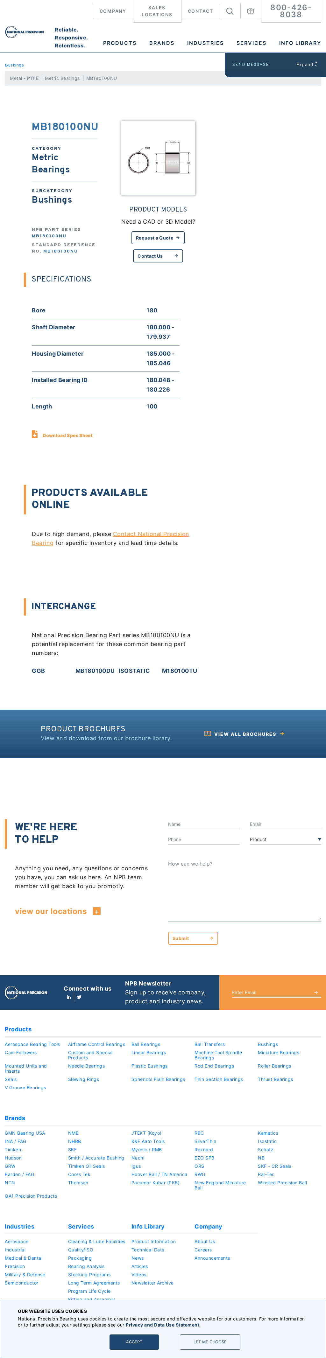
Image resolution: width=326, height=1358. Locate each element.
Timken (13, 1149)
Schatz (265, 1149)
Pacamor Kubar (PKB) (155, 1182)
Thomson (78, 1182)
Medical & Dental (23, 1258)
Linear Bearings (148, 1052)
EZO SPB (205, 1157)
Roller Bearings (274, 1066)
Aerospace (17, 1241)
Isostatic (267, 1141)
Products (120, 43)
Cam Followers (21, 1052)
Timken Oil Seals (86, 1166)
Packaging (80, 1258)
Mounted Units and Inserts (26, 1068)
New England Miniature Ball (220, 1185)
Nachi (138, 1157)
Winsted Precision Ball (282, 1182)
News (137, 1258)
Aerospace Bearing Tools (32, 1044)
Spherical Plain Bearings (158, 1079)
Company (113, 11)
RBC (199, 1133)
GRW (10, 1166)
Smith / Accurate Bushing (96, 1157)
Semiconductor (22, 1282)
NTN (10, 1182)
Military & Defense (25, 1274)
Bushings (14, 65)
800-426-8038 (291, 11)
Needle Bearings (86, 1066)
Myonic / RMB (146, 1149)
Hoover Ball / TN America (159, 1174)
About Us (205, 1241)
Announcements (212, 1258)
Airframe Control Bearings (96, 1044)
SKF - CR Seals (274, 1166)
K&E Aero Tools (148, 1141)
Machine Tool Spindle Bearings (218, 1055)
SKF (72, 1149)
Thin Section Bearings (219, 1079)
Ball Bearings (145, 1044)
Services (251, 43)
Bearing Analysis (86, 1266)
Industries (205, 43)
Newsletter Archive (152, 1282)
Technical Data (148, 1249)
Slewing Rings (83, 1079)
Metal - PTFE (24, 78)
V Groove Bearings (25, 1087)
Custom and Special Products (90, 1055)
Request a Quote (154, 237)
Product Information (153, 1241)
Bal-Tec (266, 1174)
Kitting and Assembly (91, 1299)
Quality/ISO (81, 1249)
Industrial (15, 1249)
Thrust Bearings (275, 1079)
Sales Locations (157, 11)
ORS (199, 1166)
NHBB (74, 1141)
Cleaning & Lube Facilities (96, 1241)
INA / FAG (15, 1141)
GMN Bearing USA (25, 1133)
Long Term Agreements (94, 1282)
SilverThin (205, 1141)
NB (261, 1157)
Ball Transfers (210, 1044)
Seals (11, 1079)
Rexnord (204, 1149)
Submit (181, 938)
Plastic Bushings (149, 1066)
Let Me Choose (210, 1342)
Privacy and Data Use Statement (162, 1324)
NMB (73, 1133)
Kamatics (268, 1133)
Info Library (300, 43)
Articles (139, 1266)
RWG (200, 1174)
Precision (15, 1266)
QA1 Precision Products (31, 1196)
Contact (200, 11)
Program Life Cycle (89, 1291)
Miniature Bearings (278, 1052)
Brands (161, 43)
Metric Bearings (62, 78)
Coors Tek (79, 1174)
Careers (203, 1249)
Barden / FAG (19, 1174)
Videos (138, 1274)
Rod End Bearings (214, 1066)
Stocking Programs (89, 1274)
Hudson (13, 1157)
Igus (136, 1166)
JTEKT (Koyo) (146, 1133)
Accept (134, 1342)
